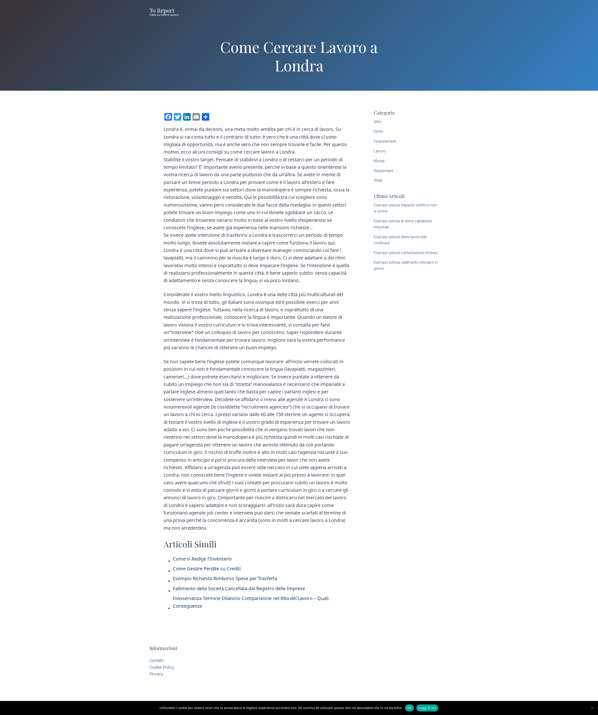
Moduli (379, 161)
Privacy (156, 674)
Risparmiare (383, 171)
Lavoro (379, 151)
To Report (162, 10)
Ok (409, 708)
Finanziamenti (385, 141)
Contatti (157, 660)
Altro (377, 121)
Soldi (378, 180)
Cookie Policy (162, 667)
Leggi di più (427, 708)
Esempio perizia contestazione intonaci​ (406, 253)
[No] (592, 708)
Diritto (378, 131)
